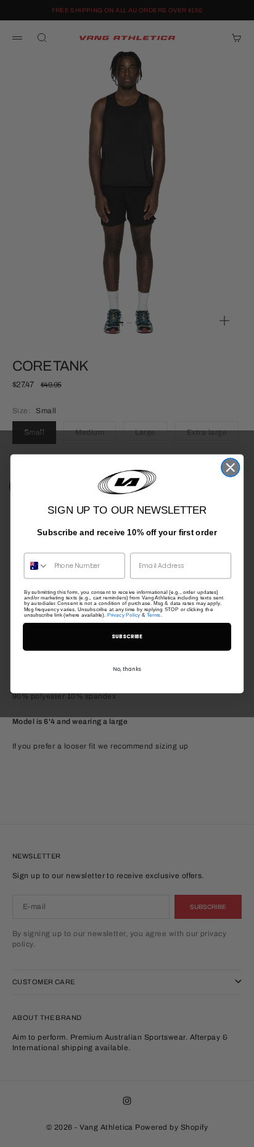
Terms (154, 614)
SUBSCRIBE (127, 636)
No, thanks (127, 669)
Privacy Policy (123, 614)
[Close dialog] (230, 467)
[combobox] (37, 565)
